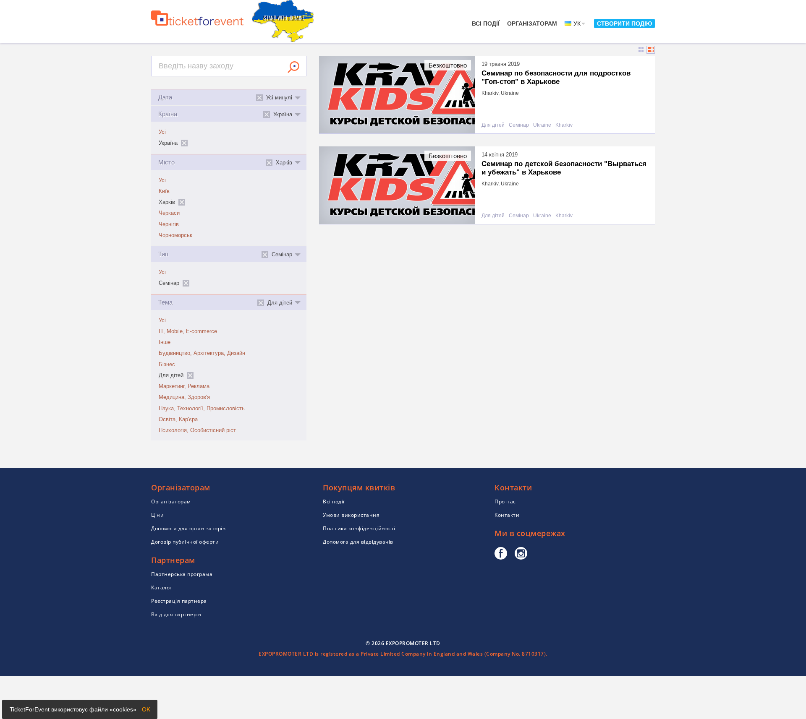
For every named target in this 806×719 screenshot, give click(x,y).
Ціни (157, 514)
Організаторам (532, 23)
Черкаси (169, 213)
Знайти (293, 67)
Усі (162, 132)
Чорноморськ (175, 235)
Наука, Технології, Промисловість (202, 409)
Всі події (486, 23)
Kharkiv (564, 125)
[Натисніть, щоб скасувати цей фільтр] (184, 143)
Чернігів (169, 224)
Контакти (507, 514)
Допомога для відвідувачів (358, 541)
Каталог (161, 587)
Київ (164, 191)
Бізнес (167, 364)
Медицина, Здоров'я (184, 397)
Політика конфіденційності (359, 528)
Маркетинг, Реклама (184, 386)
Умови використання (351, 514)
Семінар (519, 125)
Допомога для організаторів (188, 528)
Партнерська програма (181, 574)
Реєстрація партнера (179, 600)
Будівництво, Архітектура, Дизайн (202, 353)
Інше (164, 342)
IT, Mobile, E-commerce (188, 331)
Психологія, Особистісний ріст (197, 430)
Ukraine (542, 125)
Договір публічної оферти (185, 541)
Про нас (505, 501)
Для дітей (493, 125)
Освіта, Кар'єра (178, 419)
